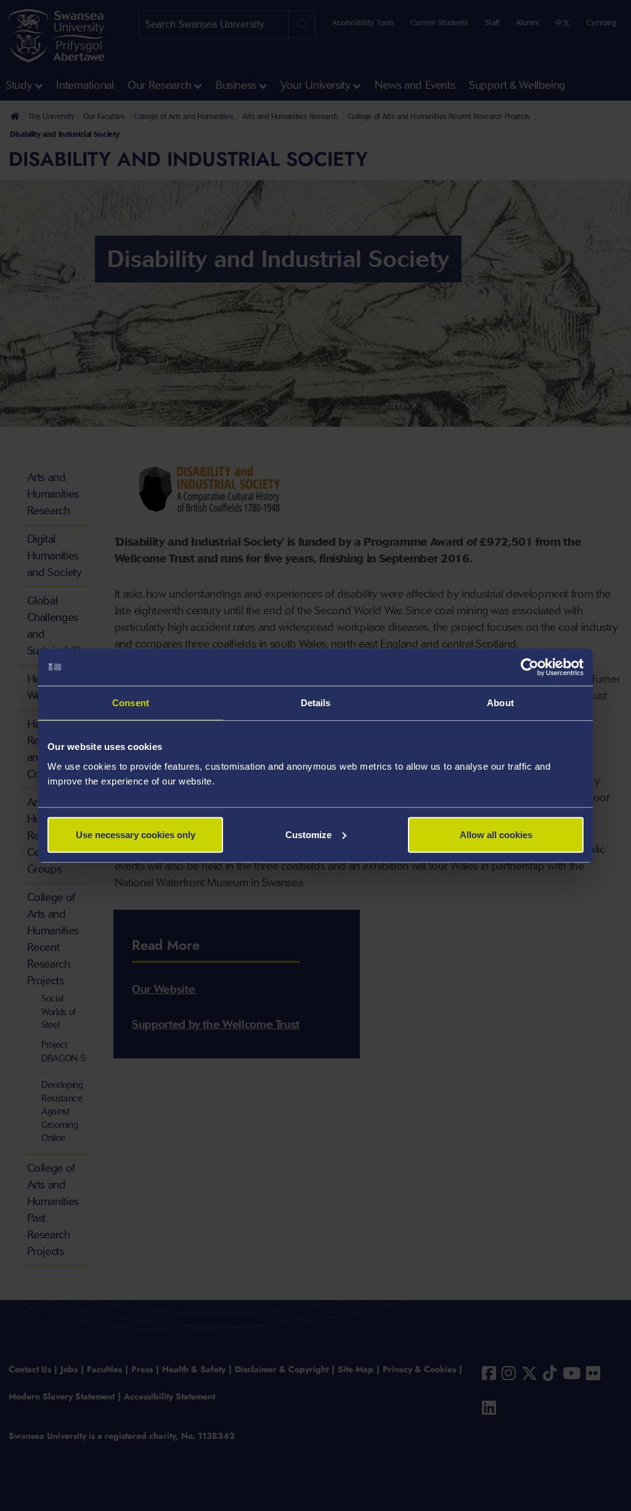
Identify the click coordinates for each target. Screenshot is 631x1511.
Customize (308, 834)
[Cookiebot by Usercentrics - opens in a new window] (530, 667)
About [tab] (500, 703)
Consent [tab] (130, 703)
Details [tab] (316, 703)
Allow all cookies (496, 834)
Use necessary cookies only (135, 834)
